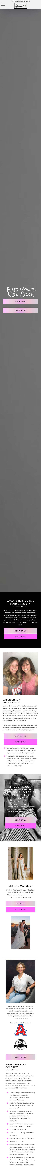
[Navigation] (3, 4)
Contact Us (20, 631)
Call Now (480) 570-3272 (20, 1)
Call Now (20, 301)
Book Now (20, 310)
